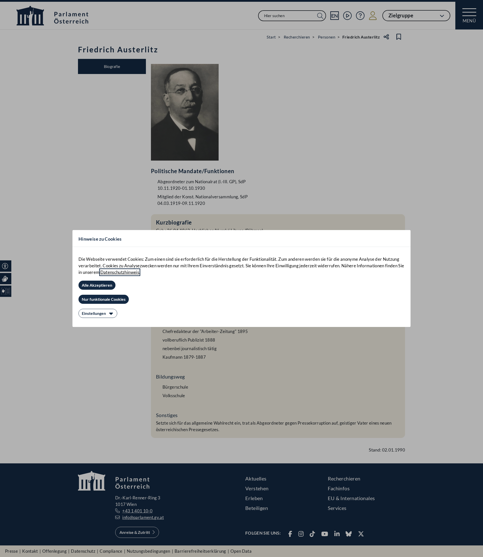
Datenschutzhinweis (119, 272)
